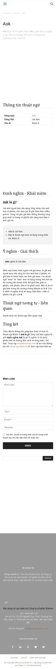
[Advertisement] (28, 70)
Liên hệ (24, 657)
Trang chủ (7, 13)
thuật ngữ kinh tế (18, 346)
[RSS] (28, 647)
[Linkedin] (20, 647)
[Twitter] (36, 647)
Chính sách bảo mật (37, 657)
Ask (34, 116)
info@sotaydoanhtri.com (36, 628)
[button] (52, 4)
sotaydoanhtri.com (26, 343)
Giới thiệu (14, 657)
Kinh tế (16, 13)
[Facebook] (12, 647)
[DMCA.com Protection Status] (29, 602)
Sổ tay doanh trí (11, 574)
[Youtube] (43, 647)
